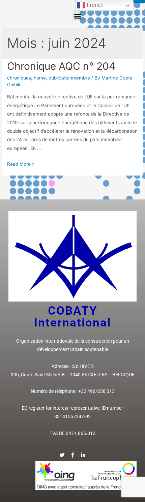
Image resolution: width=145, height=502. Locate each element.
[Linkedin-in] (83, 455)
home (40, 78)
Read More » (20, 164)
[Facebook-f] (72, 455)
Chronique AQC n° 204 (61, 66)
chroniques (19, 78)
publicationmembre (69, 78)
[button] (77, 15)
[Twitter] (62, 455)
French (94, 5)
